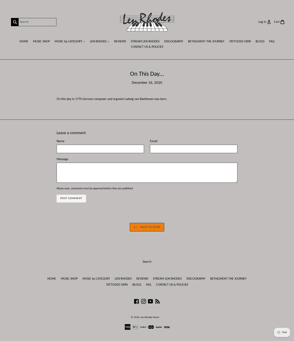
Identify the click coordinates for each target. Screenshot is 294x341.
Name (60, 141)
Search (147, 261)
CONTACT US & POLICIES (147, 47)
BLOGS (260, 41)
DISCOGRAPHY (173, 41)
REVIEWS (120, 41)
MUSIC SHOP (41, 41)
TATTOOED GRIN (240, 41)
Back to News (150, 227)
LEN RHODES (100, 41)
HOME (24, 41)
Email (153, 141)
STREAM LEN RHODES (145, 41)
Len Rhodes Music (149, 317)
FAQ (271, 41)
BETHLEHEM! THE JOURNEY (206, 41)
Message (62, 159)
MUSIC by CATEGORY (71, 41)
